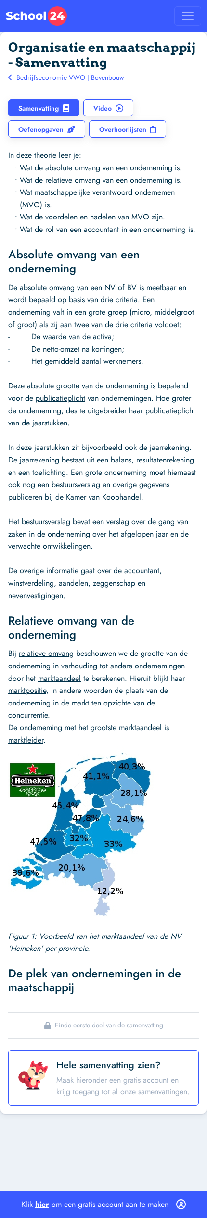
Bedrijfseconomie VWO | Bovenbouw (69, 77)
